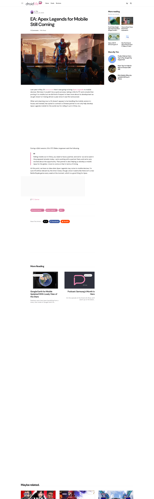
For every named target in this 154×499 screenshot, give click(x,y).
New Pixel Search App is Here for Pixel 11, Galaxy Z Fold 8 (126, 44)
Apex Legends (52, 210)
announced (49, 90)
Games (25, 494)
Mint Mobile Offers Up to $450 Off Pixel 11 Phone (125, 77)
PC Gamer (35, 199)
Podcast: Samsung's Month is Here (81, 292)
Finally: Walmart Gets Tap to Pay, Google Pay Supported (125, 58)
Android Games (38, 210)
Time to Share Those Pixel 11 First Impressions (127, 28)
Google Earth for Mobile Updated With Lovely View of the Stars (43, 294)
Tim (37, 11)
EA (62, 210)
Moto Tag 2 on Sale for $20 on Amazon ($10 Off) (125, 67)
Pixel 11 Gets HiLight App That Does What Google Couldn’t (114, 28)
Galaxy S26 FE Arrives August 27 (113, 43)
